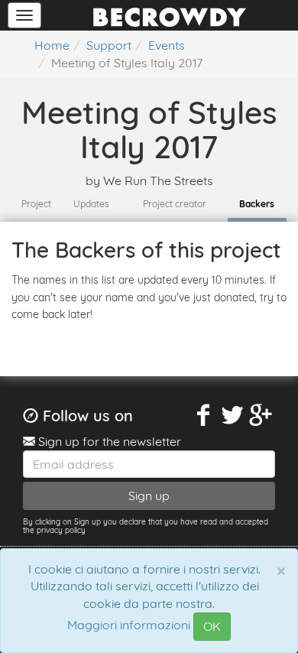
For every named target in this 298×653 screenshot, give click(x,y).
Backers (256, 204)
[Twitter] (232, 415)
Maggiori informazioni (128, 625)
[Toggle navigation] (24, 15)
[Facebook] (204, 415)
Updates (91, 204)
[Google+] (261, 415)
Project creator (174, 204)
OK (212, 626)
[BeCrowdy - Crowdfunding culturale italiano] (169, 15)
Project (36, 204)
